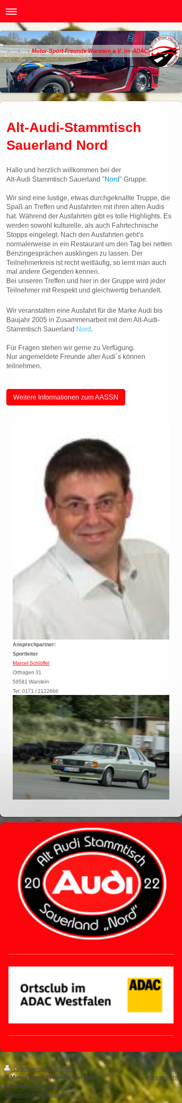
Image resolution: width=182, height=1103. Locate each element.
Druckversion (31, 1068)
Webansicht (162, 1077)
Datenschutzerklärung (33, 1094)
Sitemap (65, 1068)
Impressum (58, 1085)
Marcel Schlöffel (31, 663)
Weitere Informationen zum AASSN (66, 397)
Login (170, 1068)
